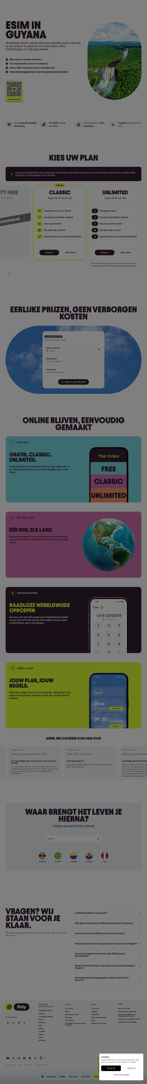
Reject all (132, 1068)
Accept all (111, 1068)
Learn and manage (121, 1075)
